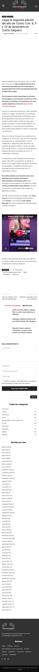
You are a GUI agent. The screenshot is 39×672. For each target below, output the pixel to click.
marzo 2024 (5, 530)
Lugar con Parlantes (9, 33)
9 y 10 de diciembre (18, 270)
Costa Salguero (6, 274)
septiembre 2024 (7, 513)
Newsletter (12, 654)
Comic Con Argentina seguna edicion (12, 272)
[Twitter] (8, 38)
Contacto (4, 654)
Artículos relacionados (13, 306)
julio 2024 (5, 518)
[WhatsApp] (17, 38)
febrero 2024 (6, 533)
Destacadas (10, 16)
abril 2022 (5, 593)
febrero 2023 (6, 564)
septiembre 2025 (7, 478)
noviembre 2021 (7, 604)
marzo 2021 (5, 610)
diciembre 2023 (7, 535)
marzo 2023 (5, 561)
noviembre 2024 (7, 507)
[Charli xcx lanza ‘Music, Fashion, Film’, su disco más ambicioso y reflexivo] (6, 312)
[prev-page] (3, 337)
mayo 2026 (5, 455)
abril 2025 (5, 493)
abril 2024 (5, 527)
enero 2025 (5, 501)
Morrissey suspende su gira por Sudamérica (28, 298)
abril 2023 (5, 558)
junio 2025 (5, 487)
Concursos (5, 409)
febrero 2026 (6, 464)
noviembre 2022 (7, 573)
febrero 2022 (6, 598)
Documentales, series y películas (12, 420)
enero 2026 (5, 467)
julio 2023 (5, 550)
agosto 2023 (5, 547)
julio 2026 (5, 450)
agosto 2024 (5, 515)
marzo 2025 (5, 495)
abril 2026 (5, 458)
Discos (4, 417)
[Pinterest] (12, 38)
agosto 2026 (5, 447)
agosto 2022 (5, 581)
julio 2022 (5, 584)
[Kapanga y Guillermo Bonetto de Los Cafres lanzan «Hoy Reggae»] (6, 321)
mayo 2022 (5, 590)
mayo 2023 (5, 555)
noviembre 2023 (7, 538)
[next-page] (6, 337)
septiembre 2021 (7, 607)
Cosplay (25, 272)
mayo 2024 (5, 524)
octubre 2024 (6, 510)
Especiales (5, 429)
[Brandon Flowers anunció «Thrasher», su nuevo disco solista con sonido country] (6, 330)
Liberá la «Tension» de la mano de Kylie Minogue (9, 298)
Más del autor (27, 306)
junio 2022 (5, 587)
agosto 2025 (5, 481)
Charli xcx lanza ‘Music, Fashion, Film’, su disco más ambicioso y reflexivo (23, 312)
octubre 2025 (6, 475)
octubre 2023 (6, 541)
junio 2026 (5, 453)
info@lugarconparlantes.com (12, 635)
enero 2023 (5, 567)
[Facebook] (4, 38)
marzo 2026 (5, 461)
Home (4, 646)
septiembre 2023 (7, 544)
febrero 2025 (6, 498)
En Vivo (4, 423)
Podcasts (4, 435)
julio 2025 (5, 484)
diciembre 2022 (7, 570)
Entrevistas (5, 426)
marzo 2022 (5, 595)
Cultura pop (15, 274)
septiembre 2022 (7, 578)
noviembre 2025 (7, 473)
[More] (21, 38)
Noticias (4, 432)
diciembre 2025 (7, 470)
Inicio (3, 13)
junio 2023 (5, 553)
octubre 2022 (6, 575)
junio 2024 (5, 521)
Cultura (8, 13)
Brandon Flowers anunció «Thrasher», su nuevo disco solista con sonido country (22, 330)
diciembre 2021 (7, 601)
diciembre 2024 (7, 504)
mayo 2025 (5, 490)
